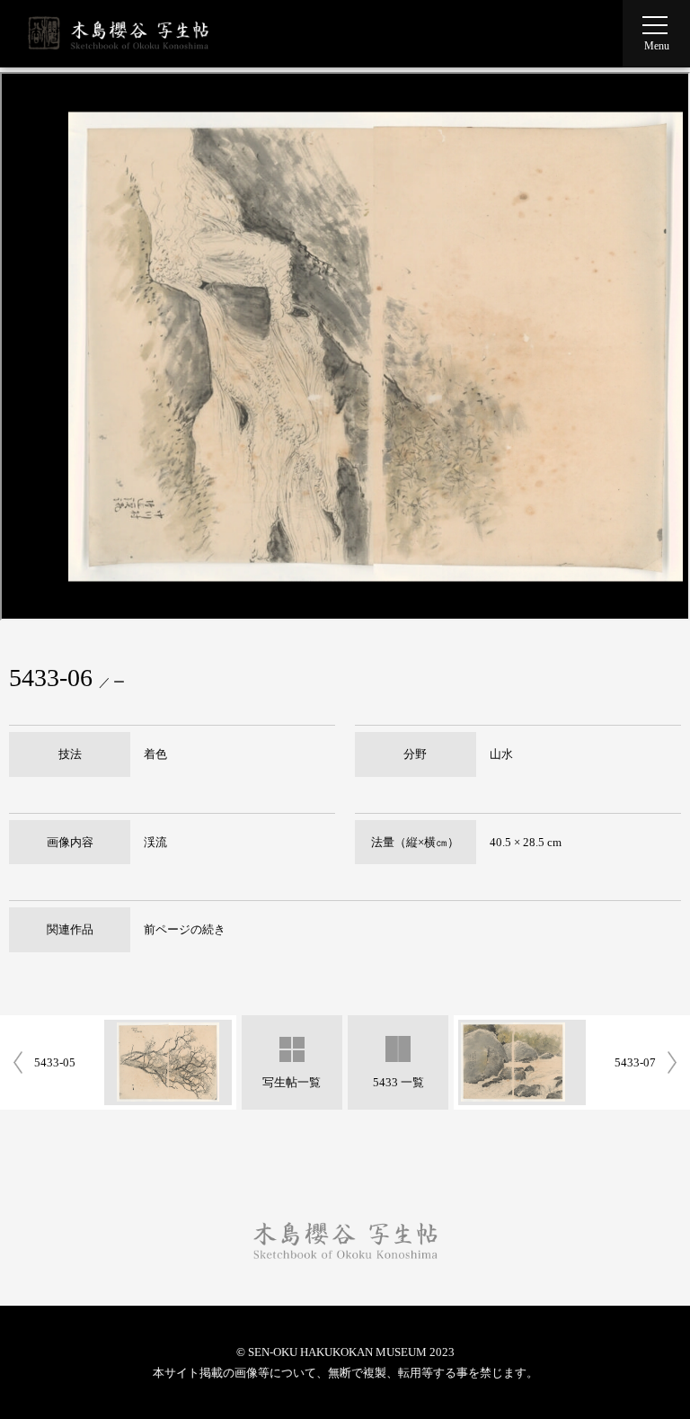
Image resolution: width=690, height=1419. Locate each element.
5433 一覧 (398, 1082)
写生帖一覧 (291, 1082)
